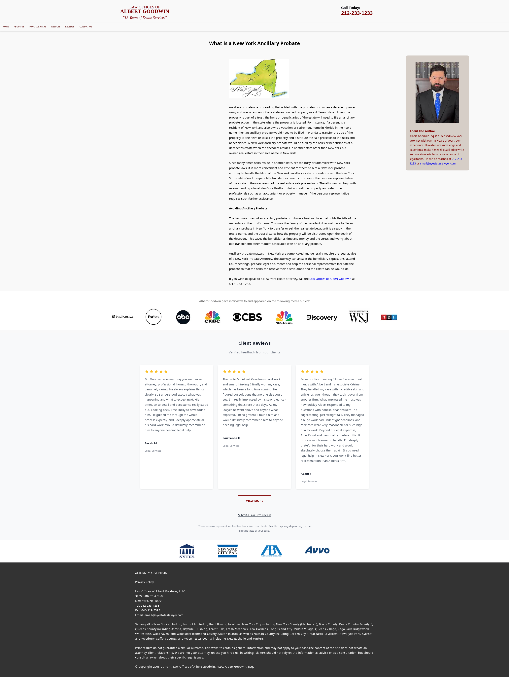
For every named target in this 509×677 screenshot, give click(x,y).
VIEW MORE (254, 501)
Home (6, 26)
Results (55, 26)
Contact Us (86, 26)
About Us (19, 26)
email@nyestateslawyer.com (438, 163)
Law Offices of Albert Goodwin (330, 279)
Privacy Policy (144, 582)
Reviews (69, 26)
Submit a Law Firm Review (254, 515)
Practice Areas (37, 26)
